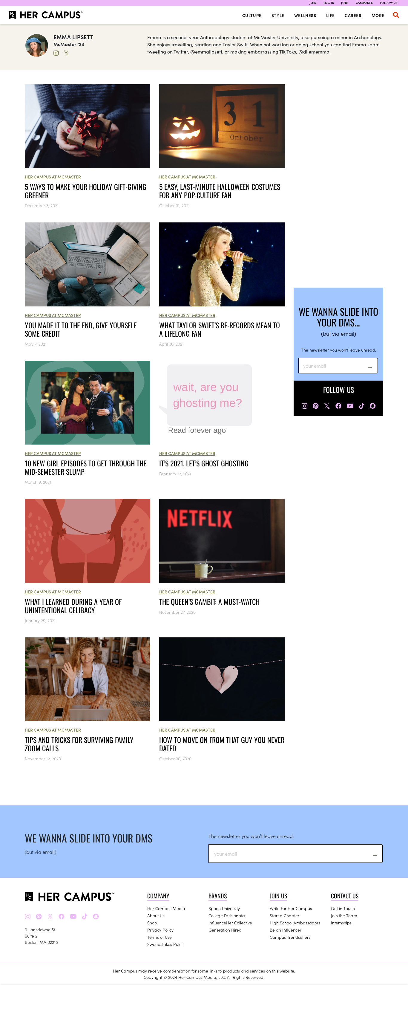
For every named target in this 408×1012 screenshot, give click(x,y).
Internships (341, 923)
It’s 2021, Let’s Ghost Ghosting (204, 463)
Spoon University (224, 908)
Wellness (305, 15)
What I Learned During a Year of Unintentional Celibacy (73, 605)
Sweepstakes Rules (165, 944)
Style (278, 15)
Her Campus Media (166, 908)
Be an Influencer (285, 930)
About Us (155, 915)
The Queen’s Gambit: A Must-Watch (209, 601)
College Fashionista (226, 915)
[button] (396, 15)
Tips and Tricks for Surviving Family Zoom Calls (79, 743)
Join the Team (344, 915)
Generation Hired (225, 930)
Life (330, 15)
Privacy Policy (160, 930)
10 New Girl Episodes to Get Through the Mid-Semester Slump (85, 467)
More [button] (378, 15)
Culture (252, 15)
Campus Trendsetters (290, 937)
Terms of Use (159, 937)
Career (353, 15)
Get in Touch (343, 908)
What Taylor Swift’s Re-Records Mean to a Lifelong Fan (219, 329)
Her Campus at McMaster (53, 176)
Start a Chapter (284, 915)
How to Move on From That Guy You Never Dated (221, 743)
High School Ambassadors (295, 923)
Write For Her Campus (291, 908)
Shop (152, 923)
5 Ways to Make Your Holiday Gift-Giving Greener (85, 190)
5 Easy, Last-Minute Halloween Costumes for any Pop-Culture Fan (219, 190)
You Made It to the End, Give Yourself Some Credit (80, 329)
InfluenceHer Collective (230, 923)
